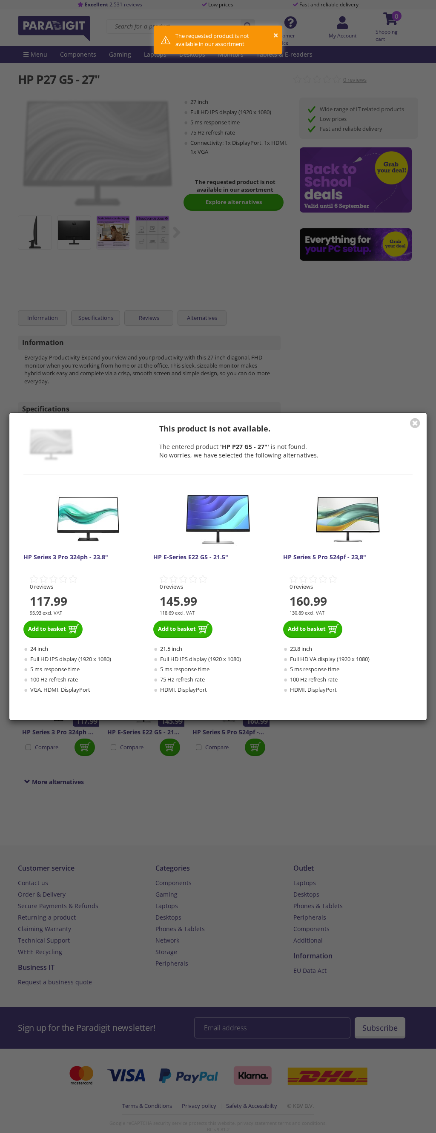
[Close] (415, 423)
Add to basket (47, 629)
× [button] (275, 35)
